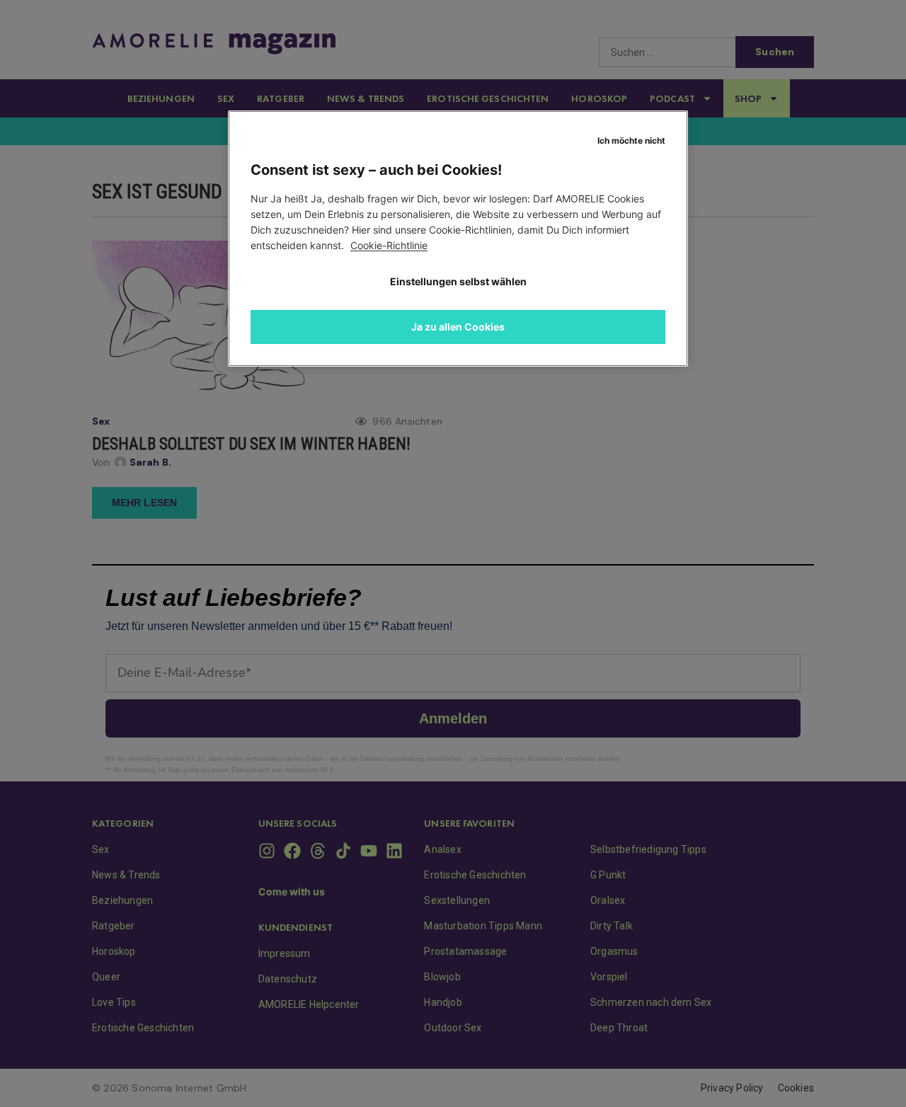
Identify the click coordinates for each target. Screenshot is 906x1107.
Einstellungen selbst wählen (458, 281)
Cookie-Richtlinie (389, 245)
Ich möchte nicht (631, 140)
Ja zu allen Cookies (458, 327)
